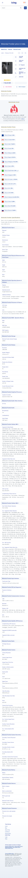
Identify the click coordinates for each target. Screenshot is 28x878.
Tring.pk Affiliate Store (9, 853)
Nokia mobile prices (9, 848)
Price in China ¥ (9, 201)
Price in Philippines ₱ (11, 161)
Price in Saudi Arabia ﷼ (11, 170)
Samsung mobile (8, 847)
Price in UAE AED (10, 183)
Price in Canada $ (9, 139)
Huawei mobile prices (9, 846)
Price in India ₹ (9, 144)
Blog (6, 828)
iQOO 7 (23, 118)
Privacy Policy (8, 833)
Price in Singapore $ (10, 175)
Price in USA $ (9, 192)
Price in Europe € (9, 135)
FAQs (6, 838)
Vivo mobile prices (16, 847)
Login (6, 837)
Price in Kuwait (9, 148)
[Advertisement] (14, 24)
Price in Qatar (9, 166)
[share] (2, 2)
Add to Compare (21, 86)
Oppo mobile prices (18, 846)
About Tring (7, 829)
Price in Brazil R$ (10, 206)
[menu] (25, 2)
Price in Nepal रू (10, 157)
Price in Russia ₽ (10, 210)
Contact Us (7, 831)
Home (6, 826)
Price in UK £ (8, 188)
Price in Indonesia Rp (11, 197)
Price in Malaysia (10, 152)
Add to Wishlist (8, 86)
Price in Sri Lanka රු (11, 179)
